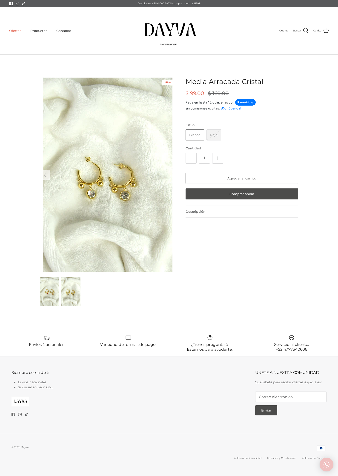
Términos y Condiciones (281, 458)
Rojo (214, 135)
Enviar (266, 410)
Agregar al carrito (241, 178)
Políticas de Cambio (314, 458)
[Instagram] (17, 3)
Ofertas (15, 31)
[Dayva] (169, 31)
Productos (38, 31)
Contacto (63, 31)
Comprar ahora (241, 194)
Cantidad (193, 148)
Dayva (25, 447)
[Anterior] (45, 175)
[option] (107, 175)
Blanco (195, 135)
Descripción (196, 212)
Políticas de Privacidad (247, 458)
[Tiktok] (24, 3)
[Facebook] (11, 3)
